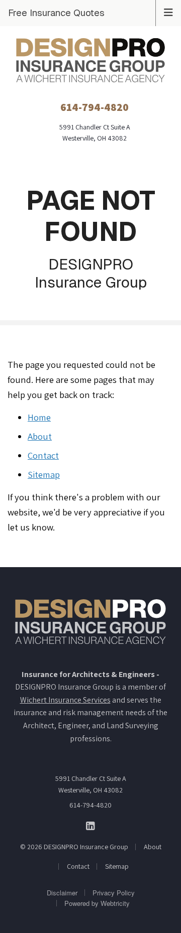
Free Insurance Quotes (56, 13)
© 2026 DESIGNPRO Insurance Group (74, 846)
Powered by (97, 903)
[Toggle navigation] (168, 11)
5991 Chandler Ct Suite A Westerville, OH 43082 (90, 784)
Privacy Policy (114, 892)
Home (39, 417)
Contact (43, 455)
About (40, 436)
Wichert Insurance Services (65, 700)
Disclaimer (62, 892)
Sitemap (44, 474)
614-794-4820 (90, 805)
